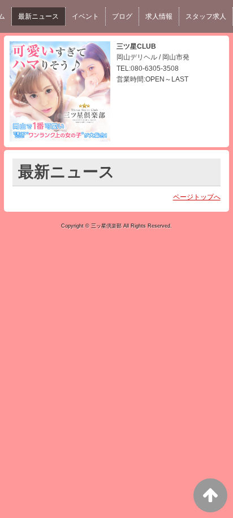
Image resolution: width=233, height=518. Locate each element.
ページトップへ (197, 197)
